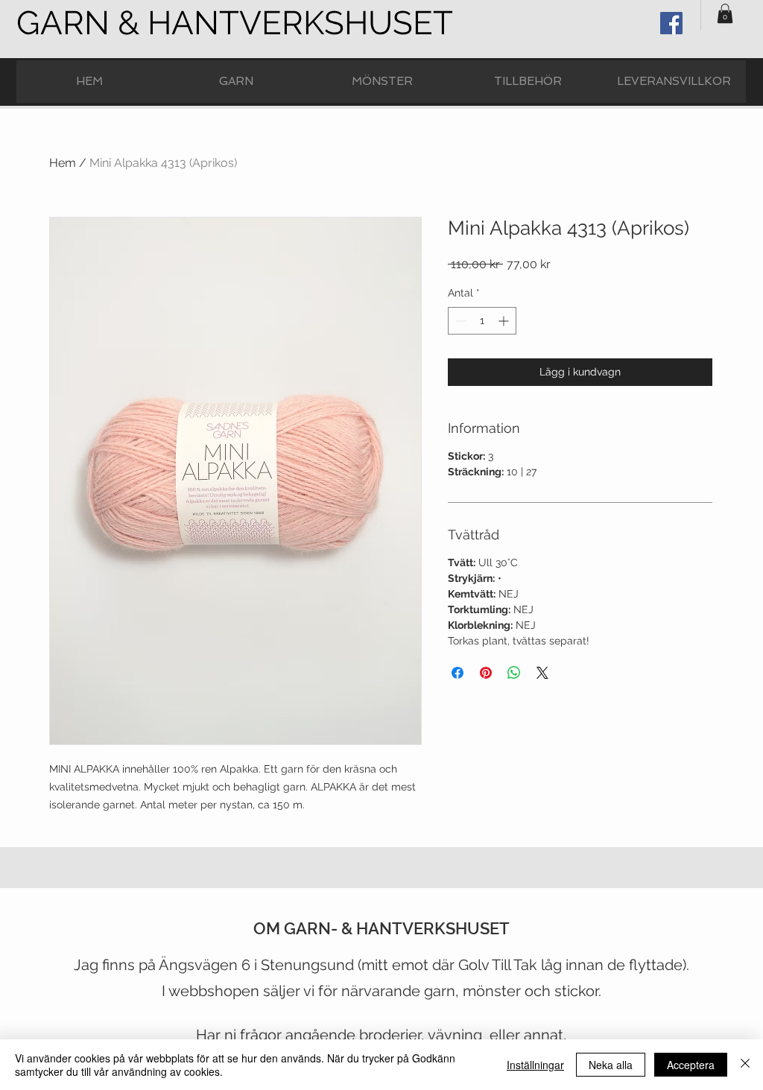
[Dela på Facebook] (457, 673)
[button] (725, 13)
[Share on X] (542, 673)
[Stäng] (745, 1064)
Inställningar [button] (535, 1064)
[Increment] (505, 321)
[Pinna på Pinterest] (486, 673)
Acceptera (691, 1064)
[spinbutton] (482, 321)
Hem (62, 163)
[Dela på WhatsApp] (514, 673)
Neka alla (611, 1064)
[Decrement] (459, 321)
